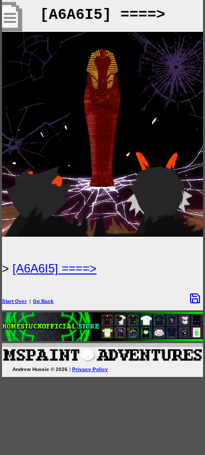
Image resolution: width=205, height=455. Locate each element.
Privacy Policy (90, 369)
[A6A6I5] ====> (54, 268)
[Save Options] (195, 298)
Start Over (14, 301)
